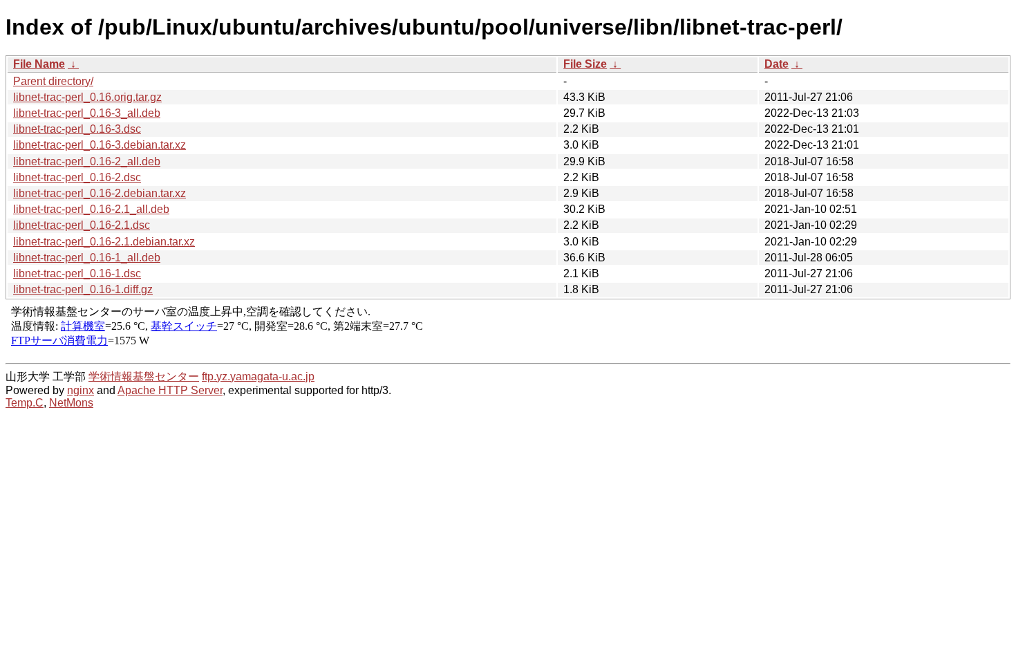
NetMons (71, 403)
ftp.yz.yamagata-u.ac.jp (258, 376)
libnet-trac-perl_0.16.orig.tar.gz (87, 97)
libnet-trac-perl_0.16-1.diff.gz (83, 289)
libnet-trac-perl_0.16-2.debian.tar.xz (99, 193)
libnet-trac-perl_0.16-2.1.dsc (81, 225)
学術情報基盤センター (143, 376)
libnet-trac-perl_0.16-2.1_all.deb (91, 209)
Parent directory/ (53, 81)
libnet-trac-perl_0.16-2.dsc (77, 177)
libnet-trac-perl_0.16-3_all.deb (86, 113)
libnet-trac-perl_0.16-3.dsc (77, 129)
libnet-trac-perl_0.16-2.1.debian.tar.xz (104, 242)
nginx (80, 390)
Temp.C (25, 403)
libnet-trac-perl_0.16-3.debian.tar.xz (99, 145)
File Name (39, 64)
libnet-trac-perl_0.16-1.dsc (77, 273)
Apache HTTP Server (170, 390)
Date (776, 64)
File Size (585, 64)
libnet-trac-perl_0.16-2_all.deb (86, 161)
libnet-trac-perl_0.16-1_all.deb (86, 257)
